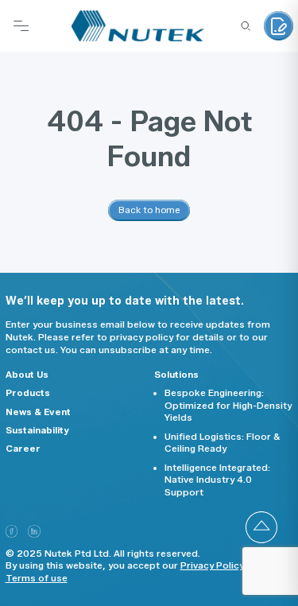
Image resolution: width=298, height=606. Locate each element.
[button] (261, 527)
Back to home (149, 210)
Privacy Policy (212, 565)
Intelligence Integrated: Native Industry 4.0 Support (217, 480)
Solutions (176, 374)
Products (28, 392)
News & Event (38, 412)
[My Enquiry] (278, 26)
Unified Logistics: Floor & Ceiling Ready (222, 443)
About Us (27, 374)
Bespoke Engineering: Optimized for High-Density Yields (228, 405)
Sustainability (37, 430)
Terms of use (37, 578)
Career (23, 448)
